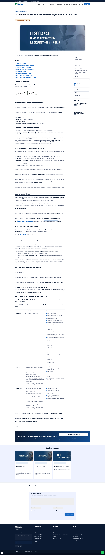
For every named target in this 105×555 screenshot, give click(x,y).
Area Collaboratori (86, 1)
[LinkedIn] (18, 546)
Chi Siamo (39, 4)
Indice (76, 57)
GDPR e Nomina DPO (38, 534)
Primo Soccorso (56, 532)
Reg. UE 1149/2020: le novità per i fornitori (25, 75)
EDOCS (81, 1)
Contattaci (87, 4)
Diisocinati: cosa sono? (79, 59)
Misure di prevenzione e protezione (23, 73)
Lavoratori (55, 529)
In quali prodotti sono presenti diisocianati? (25, 65)
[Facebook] (16, 546)
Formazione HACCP (56, 540)
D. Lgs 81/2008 (23, 234)
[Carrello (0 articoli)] (82, 4)
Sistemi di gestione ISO (38, 536)
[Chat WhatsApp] (102, 552)
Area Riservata (74, 4)
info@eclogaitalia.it (19, 1)
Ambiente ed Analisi (37, 538)
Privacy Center (27, 551)
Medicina (51, 4)
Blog (79, 4)
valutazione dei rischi (59, 211)
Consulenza (45, 4)
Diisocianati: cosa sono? (21, 63)
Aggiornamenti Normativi (24, 8)
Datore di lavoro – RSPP (57, 538)
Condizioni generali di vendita (78, 540)
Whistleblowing (34, 551)
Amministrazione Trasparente (78, 538)
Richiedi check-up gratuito (73, 434)
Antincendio (55, 530)
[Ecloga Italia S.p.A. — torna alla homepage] (19, 4)
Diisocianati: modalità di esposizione (23, 67)
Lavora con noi (75, 530)
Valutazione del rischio (21, 71)
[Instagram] (21, 546)
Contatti (16, 551)
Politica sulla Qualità (76, 536)
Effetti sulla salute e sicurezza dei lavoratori (25, 69)
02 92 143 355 (26, 1)
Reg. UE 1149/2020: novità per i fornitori (80, 73)
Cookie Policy (21, 551)
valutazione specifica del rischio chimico (25, 221)
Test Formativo (76, 1)
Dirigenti (54, 536)
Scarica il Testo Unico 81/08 (77, 534)
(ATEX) (51, 189)
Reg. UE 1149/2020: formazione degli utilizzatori (26, 77)
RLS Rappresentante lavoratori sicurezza (60, 534)
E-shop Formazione (58, 4)
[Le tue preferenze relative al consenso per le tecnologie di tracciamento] (2, 553)
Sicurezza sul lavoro (37, 530)
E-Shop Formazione (37, 529)
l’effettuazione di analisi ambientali (51, 220)
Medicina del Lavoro (37, 532)
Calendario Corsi (67, 4)
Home (16, 8)
